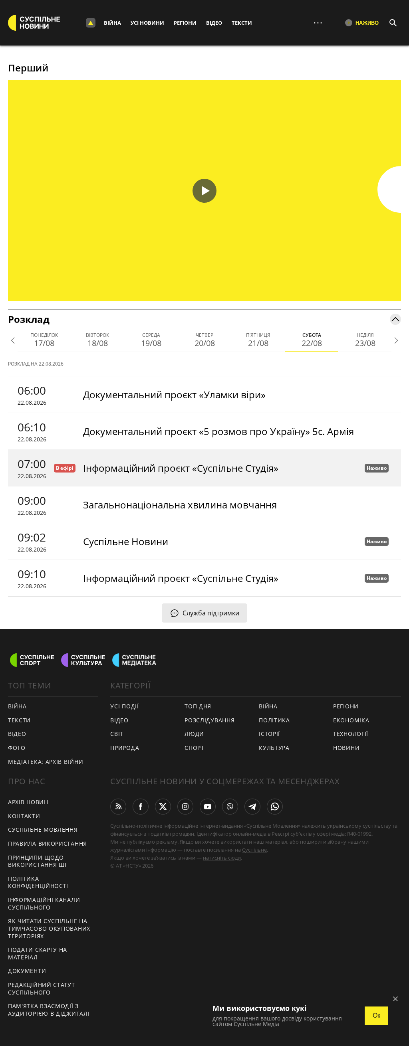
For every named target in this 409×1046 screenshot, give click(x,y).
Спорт (194, 747)
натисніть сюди (222, 857)
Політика (274, 720)
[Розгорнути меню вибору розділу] (90, 23)
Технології (350, 734)
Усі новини (147, 22)
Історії (269, 734)
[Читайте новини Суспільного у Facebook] (141, 807)
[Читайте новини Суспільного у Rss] (118, 807)
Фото (17, 747)
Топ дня (198, 706)
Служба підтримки (211, 613)
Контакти (24, 816)
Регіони (185, 22)
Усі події (124, 706)
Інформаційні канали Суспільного (44, 903)
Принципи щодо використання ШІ (37, 861)
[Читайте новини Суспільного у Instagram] (185, 807)
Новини (346, 747)
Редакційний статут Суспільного (41, 988)
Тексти (242, 22)
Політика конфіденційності (38, 882)
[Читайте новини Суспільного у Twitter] (163, 807)
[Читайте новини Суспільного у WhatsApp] (275, 807)
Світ (116, 734)
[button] (204, 190)
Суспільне (254, 849)
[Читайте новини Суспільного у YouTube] (208, 807)
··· (318, 22)
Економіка (351, 720)
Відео (214, 22)
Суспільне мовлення (43, 829)
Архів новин (28, 802)
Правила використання (47, 843)
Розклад (29, 319)
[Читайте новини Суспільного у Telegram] (252, 807)
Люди (194, 734)
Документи (27, 971)
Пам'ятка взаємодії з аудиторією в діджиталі (48, 1009)
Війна (112, 22)
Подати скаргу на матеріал (37, 953)
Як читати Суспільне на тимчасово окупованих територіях (49, 928)
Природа (124, 747)
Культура (274, 747)
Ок (376, 1015)
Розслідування (209, 720)
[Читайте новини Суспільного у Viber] (230, 807)
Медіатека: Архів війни (45, 761)
